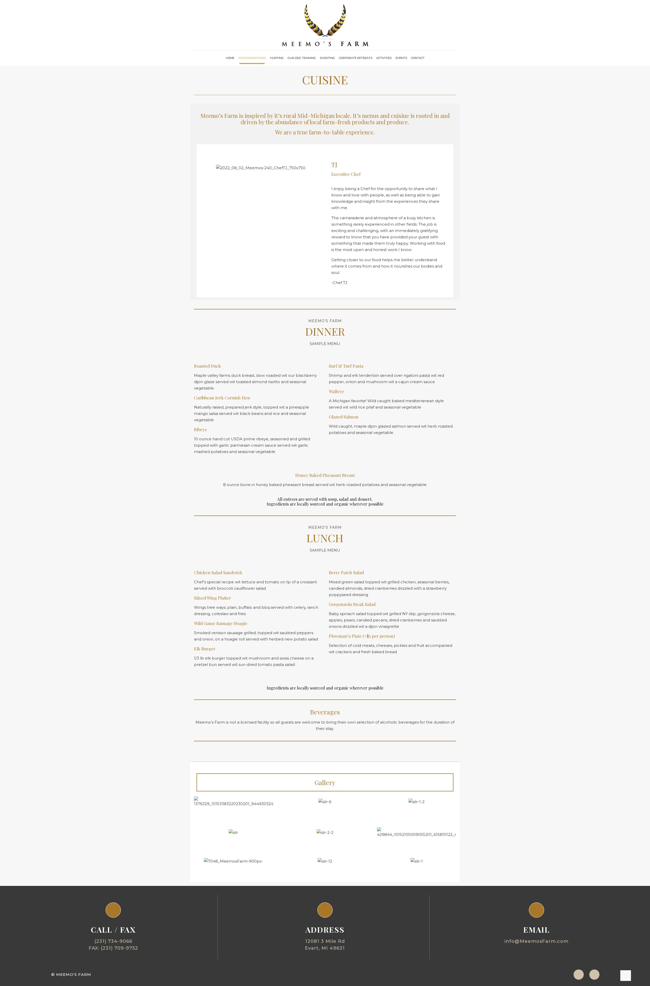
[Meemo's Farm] (325, 25)
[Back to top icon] (625, 975)
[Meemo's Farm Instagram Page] (579, 974)
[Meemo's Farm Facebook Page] (594, 974)
